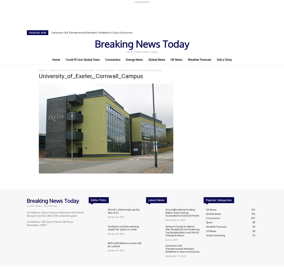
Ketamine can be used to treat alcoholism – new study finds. (82, 70)
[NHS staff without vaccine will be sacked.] (97, 248)
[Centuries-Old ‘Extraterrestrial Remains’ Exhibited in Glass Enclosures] (154, 250)
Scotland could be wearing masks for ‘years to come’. (123, 228)
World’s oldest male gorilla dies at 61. (124, 211)
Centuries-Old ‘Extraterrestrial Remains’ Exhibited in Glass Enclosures (92, 32)
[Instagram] (232, 45)
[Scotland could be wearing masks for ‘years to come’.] (97, 231)
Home (42, 70)
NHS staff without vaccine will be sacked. (124, 245)
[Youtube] (243, 45)
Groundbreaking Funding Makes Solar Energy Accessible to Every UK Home (182, 212)
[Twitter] (238, 45)
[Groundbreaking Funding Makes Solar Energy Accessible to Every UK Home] (154, 214)
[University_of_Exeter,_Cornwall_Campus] (106, 172)
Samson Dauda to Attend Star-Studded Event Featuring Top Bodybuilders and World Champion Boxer (182, 231)
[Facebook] (227, 45)
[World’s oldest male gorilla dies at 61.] (97, 214)
